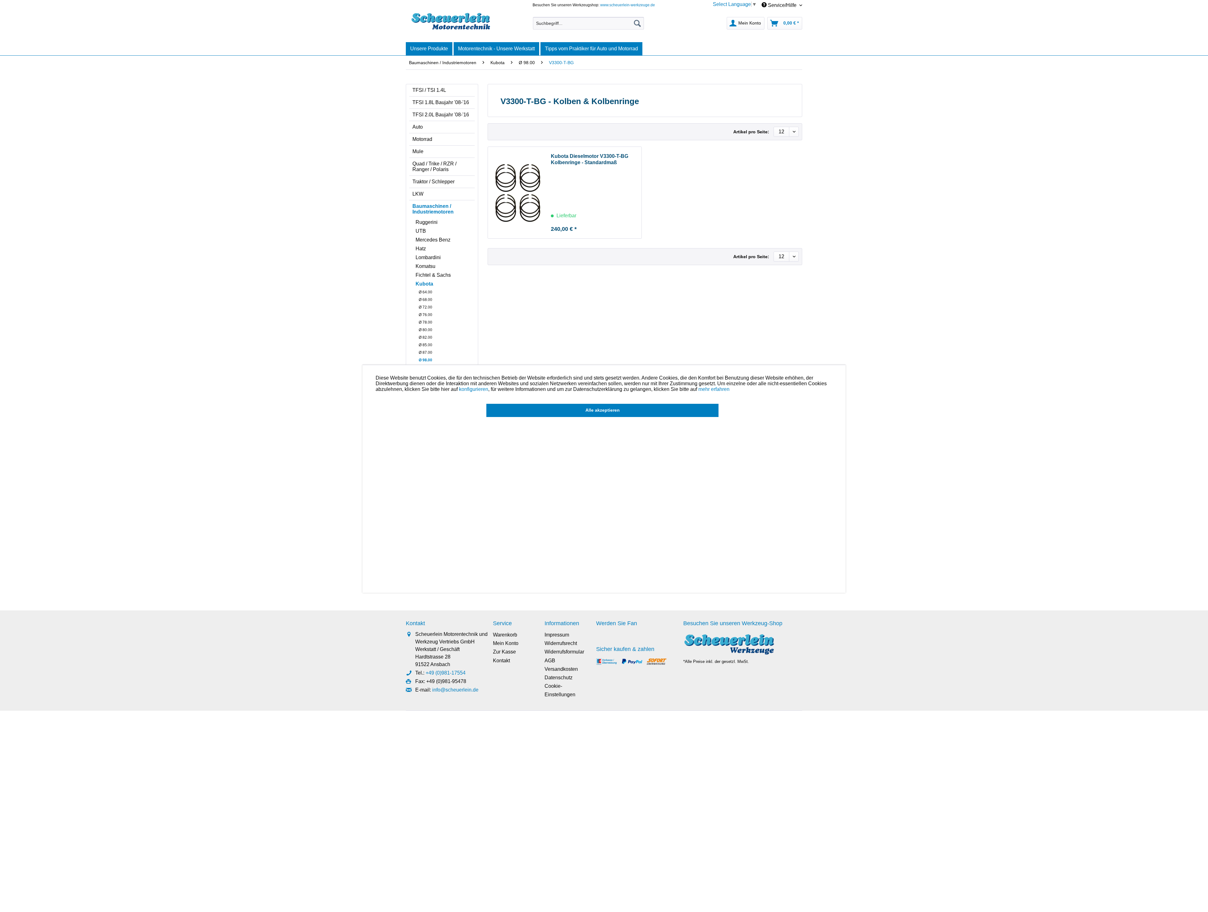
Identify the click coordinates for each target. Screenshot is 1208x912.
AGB (550, 660)
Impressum (557, 634)
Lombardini (428, 257)
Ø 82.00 (425, 337)
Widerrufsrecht (561, 643)
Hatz (421, 248)
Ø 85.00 (425, 345)
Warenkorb (505, 634)
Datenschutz (559, 677)
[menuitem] (588, 23)
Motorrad (422, 139)
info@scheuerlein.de (455, 689)
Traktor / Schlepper (433, 181)
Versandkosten (561, 669)
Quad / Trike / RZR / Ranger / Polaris (434, 166)
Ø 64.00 (425, 292)
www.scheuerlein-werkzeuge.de (627, 5)
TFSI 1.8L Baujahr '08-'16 (440, 102)
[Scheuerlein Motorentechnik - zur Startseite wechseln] (450, 22)
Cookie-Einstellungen (560, 690)
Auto (417, 127)
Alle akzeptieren (602, 410)
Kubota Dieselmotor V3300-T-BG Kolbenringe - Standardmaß (589, 159)
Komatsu (425, 266)
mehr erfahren (714, 389)
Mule (417, 151)
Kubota (424, 283)
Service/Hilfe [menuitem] (782, 5)
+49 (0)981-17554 (446, 673)
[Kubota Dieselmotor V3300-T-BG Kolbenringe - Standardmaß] (518, 192)
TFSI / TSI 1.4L (429, 90)
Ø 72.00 (425, 307)
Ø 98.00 (425, 360)
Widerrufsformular (564, 651)
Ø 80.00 (425, 330)
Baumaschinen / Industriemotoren (433, 208)
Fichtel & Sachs (433, 275)
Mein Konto (505, 643)
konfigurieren (473, 389)
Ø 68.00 (425, 300)
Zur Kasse (504, 651)
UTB (421, 231)
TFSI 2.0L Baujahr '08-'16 (440, 114)
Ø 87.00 (425, 352)
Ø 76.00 (425, 315)
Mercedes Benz (433, 239)
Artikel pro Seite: (751, 131)
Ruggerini (427, 222)
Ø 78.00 (425, 322)
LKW (417, 194)
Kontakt (501, 660)
